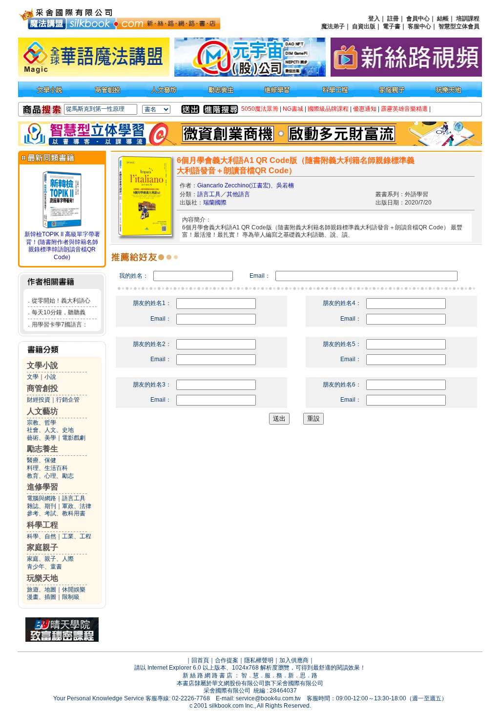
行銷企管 (68, 399)
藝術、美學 (41, 437)
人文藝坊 (42, 411)
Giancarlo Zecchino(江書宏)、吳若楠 (245, 185)
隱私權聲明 (258, 660)
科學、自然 (41, 536)
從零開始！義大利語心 (61, 300)
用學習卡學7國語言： (60, 324)
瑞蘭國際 (215, 202)
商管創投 (42, 388)
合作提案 (226, 660)
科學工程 (42, 525)
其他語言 (238, 194)
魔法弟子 (333, 26)
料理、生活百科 (47, 468)
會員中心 (418, 18)
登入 (374, 18)
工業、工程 (76, 536)
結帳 (443, 18)
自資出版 (363, 26)
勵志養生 (42, 449)
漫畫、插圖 (41, 596)
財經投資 (38, 399)
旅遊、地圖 (41, 589)
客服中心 (419, 26)
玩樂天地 (42, 578)
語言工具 (73, 498)
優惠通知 (364, 108)
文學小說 (42, 365)
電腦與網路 (41, 498)
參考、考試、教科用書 (56, 513)
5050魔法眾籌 (259, 108)
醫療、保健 (41, 460)
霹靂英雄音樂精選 (404, 108)
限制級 (71, 596)
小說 (50, 376)
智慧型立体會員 (458, 26)
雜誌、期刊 (41, 506)
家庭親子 (42, 547)
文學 (33, 376)
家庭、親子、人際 (50, 558)
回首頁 (200, 660)
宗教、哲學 (41, 422)
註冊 (393, 18)
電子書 (391, 26)
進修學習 (42, 487)
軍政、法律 (76, 506)
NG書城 (293, 108)
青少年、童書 (44, 566)
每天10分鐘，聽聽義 (58, 312)
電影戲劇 (73, 437)
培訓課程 (467, 18)
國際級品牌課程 (328, 108)
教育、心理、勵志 (50, 475)
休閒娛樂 (73, 589)
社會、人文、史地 (50, 430)
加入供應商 (294, 660)
